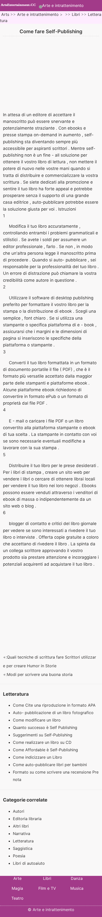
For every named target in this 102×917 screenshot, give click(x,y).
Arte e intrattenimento (63, 5)
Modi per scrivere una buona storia (40, 674)
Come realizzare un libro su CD (43, 742)
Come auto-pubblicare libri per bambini (50, 764)
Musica (76, 888)
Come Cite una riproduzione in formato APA (55, 705)
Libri (76, 14)
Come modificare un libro (37, 720)
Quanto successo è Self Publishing (45, 727)
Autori (18, 811)
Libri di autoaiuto (29, 863)
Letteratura (23, 840)
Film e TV (47, 888)
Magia (17, 888)
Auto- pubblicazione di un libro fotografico (54, 712)
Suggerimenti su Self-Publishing (43, 734)
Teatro (17, 898)
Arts (5, 14)
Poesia (19, 855)
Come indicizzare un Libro (38, 757)
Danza (77, 878)
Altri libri (21, 826)
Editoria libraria (27, 818)
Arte (17, 878)
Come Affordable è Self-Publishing (46, 749)
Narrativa (21, 833)
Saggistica (22, 848)
